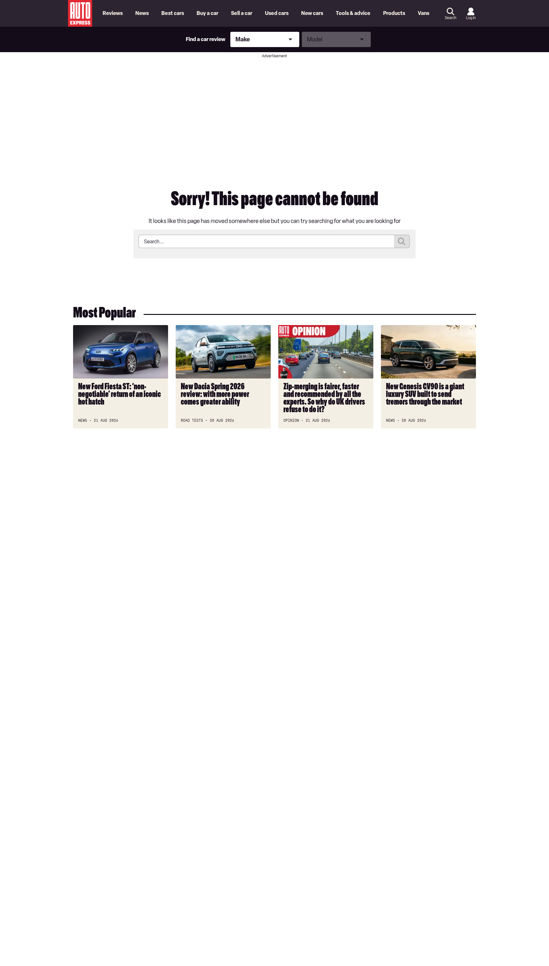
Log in (471, 18)
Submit (402, 241)
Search (450, 18)
